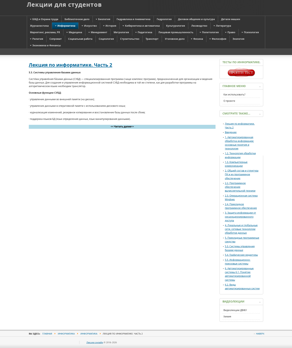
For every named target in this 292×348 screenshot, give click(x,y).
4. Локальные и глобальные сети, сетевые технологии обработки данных (241, 229)
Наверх (260, 333)
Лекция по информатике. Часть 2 (70, 64)
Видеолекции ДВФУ (235, 310)
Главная (47, 333)
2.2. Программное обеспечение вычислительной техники (240, 186)
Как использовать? (234, 94)
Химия (227, 316)
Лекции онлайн (94, 342)
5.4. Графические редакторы (241, 255)
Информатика (66, 333)
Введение (231, 132)
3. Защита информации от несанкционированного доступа (240, 216)
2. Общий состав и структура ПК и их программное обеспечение (241, 174)
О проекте (229, 101)
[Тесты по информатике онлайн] (241, 76)
